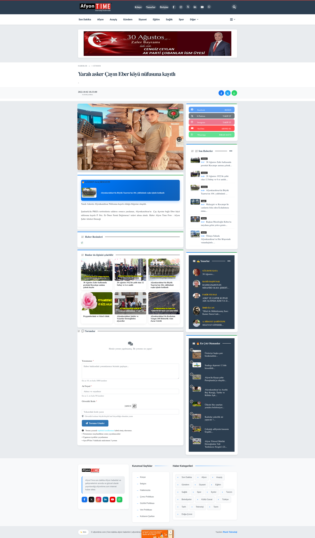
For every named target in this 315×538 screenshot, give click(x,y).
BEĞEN (228, 110)
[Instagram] (181, 7)
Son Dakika (186, 477)
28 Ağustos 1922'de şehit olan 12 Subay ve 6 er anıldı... (214, 178)
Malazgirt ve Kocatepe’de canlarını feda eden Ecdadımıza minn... (215, 207)
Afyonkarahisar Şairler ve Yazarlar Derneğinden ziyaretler (127, 318)
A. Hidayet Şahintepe (213, 321)
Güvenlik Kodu (89, 401)
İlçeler (213, 492)
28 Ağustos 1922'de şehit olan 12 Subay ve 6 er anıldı (130, 283)
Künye (138, 7)
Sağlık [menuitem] (169, 19)
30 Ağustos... (208, 274)
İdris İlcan (208, 307)
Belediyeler (186, 499)
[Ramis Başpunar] (196, 283)
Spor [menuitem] (181, 19)
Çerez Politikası (147, 497)
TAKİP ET (227, 116)
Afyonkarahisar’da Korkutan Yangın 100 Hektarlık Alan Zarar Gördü (163, 318)
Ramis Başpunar (211, 281)
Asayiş (219, 477)
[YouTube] (202, 7)
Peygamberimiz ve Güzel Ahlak (96, 316)
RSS (84, 532)
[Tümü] (230, 150)
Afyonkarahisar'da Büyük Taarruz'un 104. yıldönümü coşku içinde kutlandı (162, 285)
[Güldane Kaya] (196, 271)
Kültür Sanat (206, 499)
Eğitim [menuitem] (156, 19)
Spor (199, 492)
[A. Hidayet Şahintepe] (196, 322)
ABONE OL (226, 128)
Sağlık (203, 201)
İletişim (164, 7)
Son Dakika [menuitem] (85, 19)
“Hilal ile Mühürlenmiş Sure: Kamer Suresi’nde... (215, 312)
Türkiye (225, 499)
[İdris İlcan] (196, 310)
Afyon (204, 477)
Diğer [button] (193, 19)
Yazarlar (150, 7)
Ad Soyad (87, 386)
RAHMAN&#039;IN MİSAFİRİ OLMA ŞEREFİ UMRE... (214, 286)
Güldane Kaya (210, 270)
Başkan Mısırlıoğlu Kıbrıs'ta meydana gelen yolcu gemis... (216, 223)
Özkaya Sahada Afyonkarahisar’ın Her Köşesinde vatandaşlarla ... (216, 239)
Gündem (204, 159)
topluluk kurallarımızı (106, 430)
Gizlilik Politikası (147, 503)
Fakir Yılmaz (209, 294)
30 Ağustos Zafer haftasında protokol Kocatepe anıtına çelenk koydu (95, 285)
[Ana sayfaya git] (103, 470)
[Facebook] (174, 7)
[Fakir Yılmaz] (196, 295)
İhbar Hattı (225, 134)
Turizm (229, 492)
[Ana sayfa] (96, 7)
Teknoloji (199, 507)
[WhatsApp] (209, 7)
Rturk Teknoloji (230, 532)
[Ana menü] (233, 19)
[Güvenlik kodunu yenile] (134, 406)
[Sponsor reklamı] (157, 43)
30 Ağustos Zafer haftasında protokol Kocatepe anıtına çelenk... (216, 164)
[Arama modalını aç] (234, 6)
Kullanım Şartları (147, 516)
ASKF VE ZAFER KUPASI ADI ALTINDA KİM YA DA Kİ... (215, 299)
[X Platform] (188, 7)
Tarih (183, 507)
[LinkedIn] (195, 7)
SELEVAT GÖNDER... (213, 324)
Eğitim (218, 485)
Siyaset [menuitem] (143, 19)
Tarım (215, 507)
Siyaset (204, 218)
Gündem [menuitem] (127, 19)
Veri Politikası (146, 510)
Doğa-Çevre (186, 514)
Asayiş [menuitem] (113, 19)
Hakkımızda (145, 490)
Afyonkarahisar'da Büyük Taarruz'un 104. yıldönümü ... (215, 192)
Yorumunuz (88, 360)
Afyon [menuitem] (100, 19)
